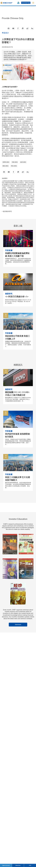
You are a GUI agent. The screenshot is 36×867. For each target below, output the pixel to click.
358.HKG (15, 162)
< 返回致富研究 (7, 211)
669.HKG (23, 162)
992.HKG (14, 166)
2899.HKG (6, 162)
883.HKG (5, 166)
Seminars (18, 624)
